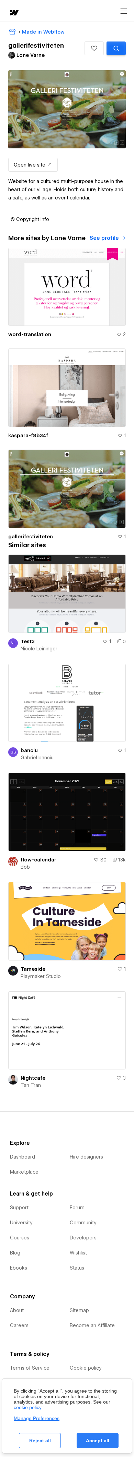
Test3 (28, 641)
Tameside (33, 969)
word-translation (29, 334)
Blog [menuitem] (15, 1253)
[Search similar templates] (116, 48)
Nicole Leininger (39, 648)
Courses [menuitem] (19, 1237)
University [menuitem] (21, 1222)
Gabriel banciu (37, 757)
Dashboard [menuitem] (22, 1157)
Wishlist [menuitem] (78, 1253)
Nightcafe (33, 1078)
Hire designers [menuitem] (86, 1157)
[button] (94, 48)
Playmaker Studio (41, 976)
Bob (25, 867)
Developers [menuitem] (83, 1237)
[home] (13, 13)
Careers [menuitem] (19, 1325)
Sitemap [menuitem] (79, 1310)
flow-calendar (38, 859)
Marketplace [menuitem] (24, 1172)
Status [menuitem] (77, 1268)
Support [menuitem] (19, 1207)
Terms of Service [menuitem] (29, 1368)
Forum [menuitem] (77, 1207)
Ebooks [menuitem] (18, 1268)
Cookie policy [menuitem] (86, 1368)
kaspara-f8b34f (28, 435)
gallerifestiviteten (30, 536)
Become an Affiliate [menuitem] (92, 1325)
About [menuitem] (17, 1310)
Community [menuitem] (83, 1222)
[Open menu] (123, 11)
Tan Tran (31, 1085)
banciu (29, 750)
